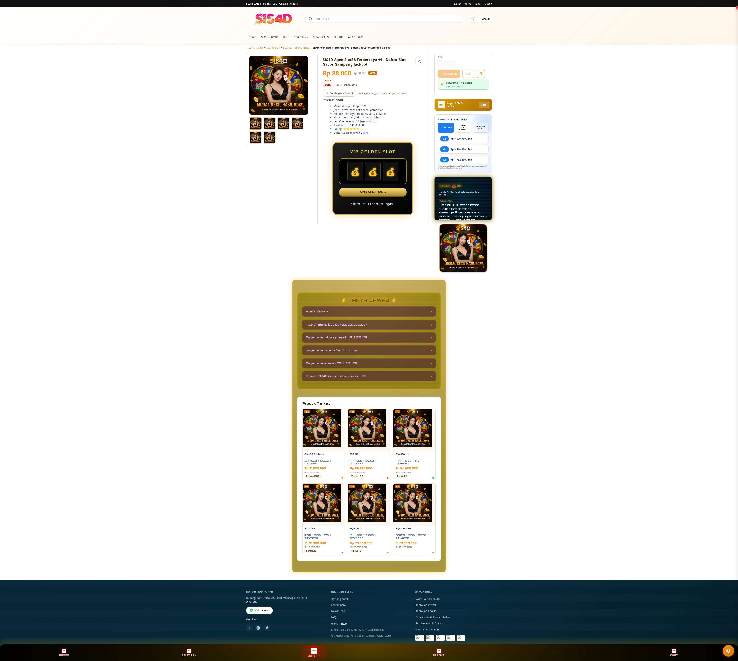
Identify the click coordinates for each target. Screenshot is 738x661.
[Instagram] (258, 628)
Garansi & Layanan (427, 629)
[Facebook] (249, 628)
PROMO (64, 655)
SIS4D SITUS (321, 37)
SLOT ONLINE (302, 47)
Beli (468, 73)
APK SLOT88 (355, 37)
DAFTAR (314, 655)
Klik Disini (362, 132)
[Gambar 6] (269, 137)
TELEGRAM (189, 655)
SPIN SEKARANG (373, 192)
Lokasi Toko (338, 611)
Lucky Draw (446, 128)
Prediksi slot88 (480, 127)
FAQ (333, 617)
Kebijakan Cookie (426, 611)
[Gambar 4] (297, 123)
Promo (467, 3)
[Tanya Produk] (481, 74)
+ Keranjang (449, 73)
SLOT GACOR (269, 37)
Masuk (488, 3)
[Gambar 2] (269, 123)
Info (483, 104)
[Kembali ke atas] (729, 641)
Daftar (477, 3)
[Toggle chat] (728, 651)
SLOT (286, 37)
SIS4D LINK (301, 37)
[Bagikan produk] (419, 61)
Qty (440, 57)
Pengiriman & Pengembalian (433, 617)
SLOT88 (338, 37)
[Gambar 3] (283, 123)
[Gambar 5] (255, 137)
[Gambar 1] (255, 123)
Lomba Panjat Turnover (463, 127)
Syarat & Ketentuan (428, 599)
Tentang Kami (339, 599)
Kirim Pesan (262, 610)
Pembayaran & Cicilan (429, 623)
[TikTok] (267, 628)
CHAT (674, 655)
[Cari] (310, 19)
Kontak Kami (338, 605)
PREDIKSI (439, 655)
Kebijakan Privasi (426, 605)
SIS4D (457, 3)
